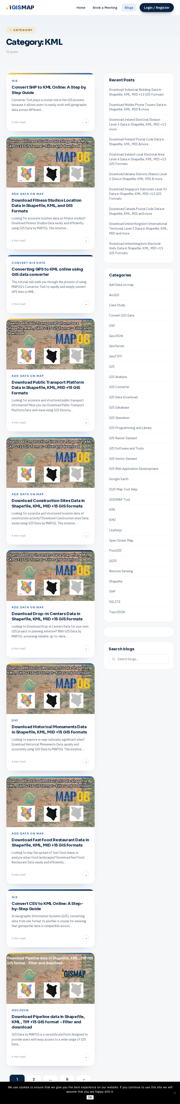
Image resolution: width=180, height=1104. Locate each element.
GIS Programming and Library (130, 428)
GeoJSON (116, 336)
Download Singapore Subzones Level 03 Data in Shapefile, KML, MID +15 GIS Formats (138, 194)
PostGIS (115, 550)
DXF (112, 326)
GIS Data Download (123, 397)
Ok (90, 1097)
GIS (112, 366)
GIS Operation (119, 418)
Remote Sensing (121, 571)
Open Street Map (121, 540)
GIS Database (119, 407)
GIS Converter (119, 387)
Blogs (129, 7)
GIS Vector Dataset (123, 459)
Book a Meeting (105, 7)
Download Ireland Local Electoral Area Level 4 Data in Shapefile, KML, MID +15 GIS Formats (137, 159)
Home (81, 7)
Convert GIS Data (121, 315)
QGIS (113, 561)
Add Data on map (121, 285)
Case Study (117, 305)
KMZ (112, 520)
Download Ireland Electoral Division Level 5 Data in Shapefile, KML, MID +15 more (137, 124)
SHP (112, 591)
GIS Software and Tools (126, 448)
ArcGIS (114, 295)
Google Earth (118, 479)
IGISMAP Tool (119, 499)
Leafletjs (115, 530)
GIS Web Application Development (133, 469)
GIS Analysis (118, 377)
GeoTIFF (115, 356)
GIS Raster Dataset (123, 438)
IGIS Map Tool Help (123, 489)
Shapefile (115, 581)
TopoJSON (117, 612)
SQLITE (115, 602)
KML (112, 509)
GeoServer (116, 346)
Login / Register (156, 7)
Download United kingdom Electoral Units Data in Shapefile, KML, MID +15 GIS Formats (136, 248)
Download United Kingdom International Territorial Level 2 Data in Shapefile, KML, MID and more (138, 228)
